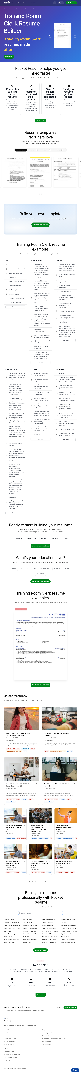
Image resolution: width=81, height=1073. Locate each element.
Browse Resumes (46, 1044)
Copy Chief (64, 922)
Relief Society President (30, 939)
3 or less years (31, 538)
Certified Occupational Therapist (12, 922)
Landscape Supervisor (29, 931)
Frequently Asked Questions (12, 986)
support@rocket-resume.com (50, 986)
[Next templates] (75, 35)
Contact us (7, 1063)
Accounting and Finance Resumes (51, 1033)
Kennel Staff (7, 931)
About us (14, 2)
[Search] (54, 2)
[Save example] (6, 265)
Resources (33, 2)
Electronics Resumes (47, 1035)
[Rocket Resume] (7, 2)
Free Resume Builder (9, 1041)
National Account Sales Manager (31, 934)
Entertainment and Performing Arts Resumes (54, 1038)
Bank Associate (27, 919)
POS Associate (65, 937)
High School (25, 569)
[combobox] (40, 913)
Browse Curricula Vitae (10, 1038)
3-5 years (44, 538)
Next (62, 609)
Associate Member (9, 919)
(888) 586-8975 (69, 985)
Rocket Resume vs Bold (10, 1057)
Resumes (11, 9)
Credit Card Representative (12, 925)
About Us (6, 1033)
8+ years (65, 538)
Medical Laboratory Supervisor (69, 931)
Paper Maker (8, 937)
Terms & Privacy (8, 1060)
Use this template (21, 609)
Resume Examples (23, 2)
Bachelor (57, 569)
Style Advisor (27, 942)
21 (51, 881)
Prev (57, 609)
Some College (44, 569)
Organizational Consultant (68, 934)
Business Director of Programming (69, 919)
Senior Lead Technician (68, 939)
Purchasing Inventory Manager (12, 939)
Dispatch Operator (47, 925)
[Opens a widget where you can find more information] (75, 1070)
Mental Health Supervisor (11, 934)
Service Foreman (9, 942)
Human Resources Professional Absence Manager (31, 928)
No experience (17, 538)
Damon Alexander (11, 740)
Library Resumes (46, 1041)
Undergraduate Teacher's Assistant (69, 942)
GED (34, 569)
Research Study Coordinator (50, 939)
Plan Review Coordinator (49, 937)
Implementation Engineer (49, 928)
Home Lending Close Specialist (12, 928)
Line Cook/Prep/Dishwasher (50, 931)
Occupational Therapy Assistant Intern (50, 934)
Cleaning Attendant (47, 922)
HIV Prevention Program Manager (69, 925)
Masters (67, 569)
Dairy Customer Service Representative (31, 925)
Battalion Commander (48, 919)
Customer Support (9, 1051)
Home (5, 9)
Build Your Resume (9, 1044)
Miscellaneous (19, 9)
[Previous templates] (50, 35)
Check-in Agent (27, 922)
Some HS (13, 569)
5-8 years (55, 538)
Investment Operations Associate (69, 928)
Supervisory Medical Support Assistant (50, 942)
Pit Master (26, 937)
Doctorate (40, 573)
